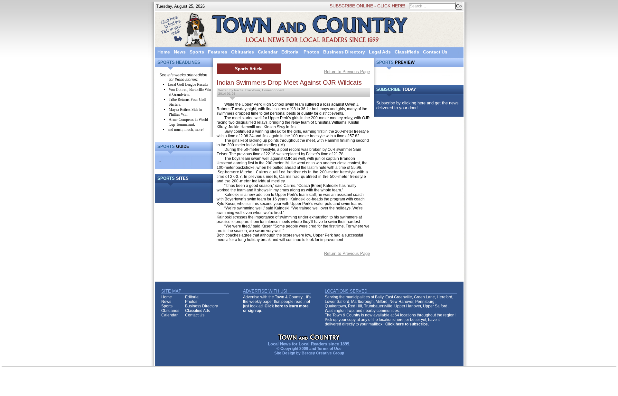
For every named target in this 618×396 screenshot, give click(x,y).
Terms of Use (329, 348)
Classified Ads (197, 310)
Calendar (267, 51)
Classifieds (407, 51)
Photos (311, 51)
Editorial (290, 51)
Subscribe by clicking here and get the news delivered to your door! (417, 105)
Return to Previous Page (347, 71)
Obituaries (242, 51)
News (180, 51)
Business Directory (344, 51)
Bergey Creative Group (323, 353)
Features (217, 51)
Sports (197, 51)
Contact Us (435, 51)
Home (163, 51)
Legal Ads (380, 51)
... (159, 160)
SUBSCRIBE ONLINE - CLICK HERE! (367, 5)
